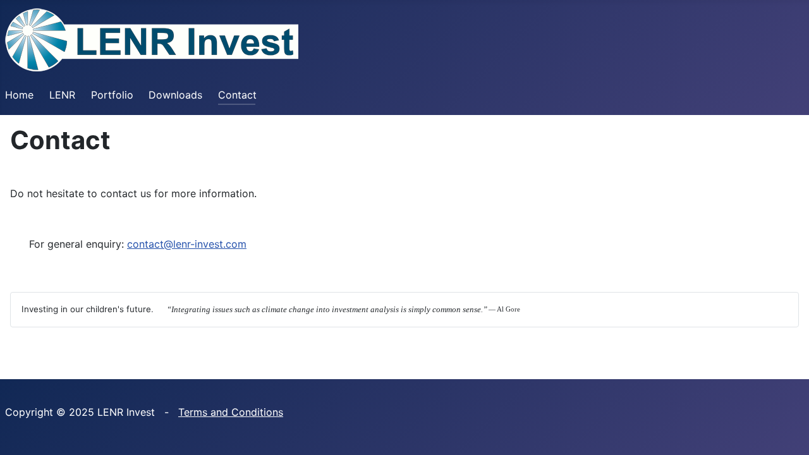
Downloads (175, 94)
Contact (237, 94)
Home (19, 94)
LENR (62, 94)
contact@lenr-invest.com (186, 244)
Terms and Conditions (230, 412)
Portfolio (112, 94)
